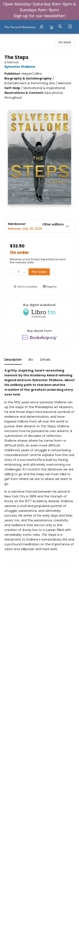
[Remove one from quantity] (13, 271)
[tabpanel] (39, 466)
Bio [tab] (31, 359)
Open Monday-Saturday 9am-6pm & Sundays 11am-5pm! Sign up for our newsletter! (39, 10)
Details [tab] (45, 359)
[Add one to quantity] (24, 271)
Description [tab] (13, 359)
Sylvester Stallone (19, 66)
